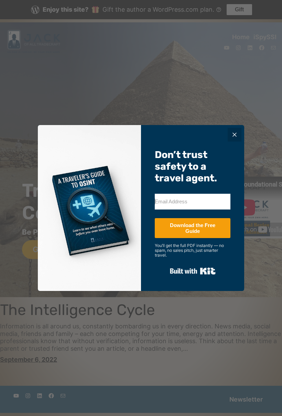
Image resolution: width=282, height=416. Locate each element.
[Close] (234, 135)
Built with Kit (193, 271)
